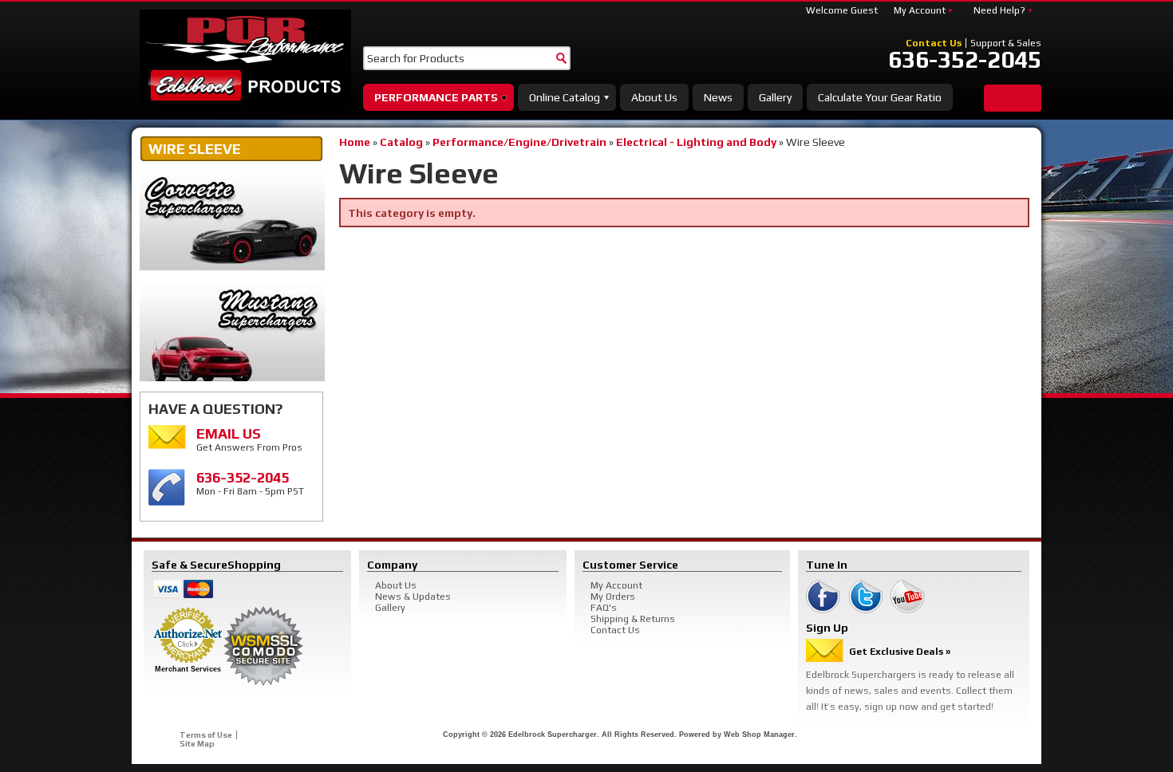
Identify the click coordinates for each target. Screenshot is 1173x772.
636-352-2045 (964, 60)
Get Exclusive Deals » (899, 651)
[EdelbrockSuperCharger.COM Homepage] (245, 57)
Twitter (865, 596)
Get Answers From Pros (249, 439)
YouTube (908, 596)
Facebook (823, 596)
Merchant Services (188, 669)
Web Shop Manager (759, 735)
